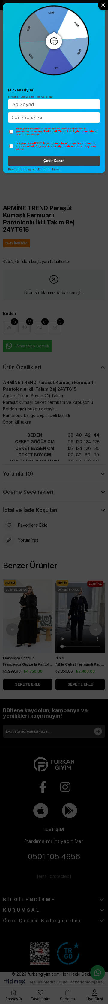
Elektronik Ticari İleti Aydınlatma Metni (71, 131)
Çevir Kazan (54, 161)
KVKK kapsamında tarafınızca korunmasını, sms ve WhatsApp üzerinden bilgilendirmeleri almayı (56, 144)
